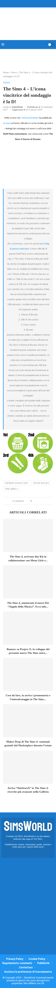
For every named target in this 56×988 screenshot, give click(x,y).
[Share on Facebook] (37, 501)
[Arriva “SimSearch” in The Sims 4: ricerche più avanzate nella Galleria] (28, 767)
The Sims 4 (11, 489)
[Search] (44, 44)
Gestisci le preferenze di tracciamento (28, 971)
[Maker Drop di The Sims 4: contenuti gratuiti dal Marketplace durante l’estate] (28, 720)
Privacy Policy (14, 958)
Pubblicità (43, 963)
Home (6, 72)
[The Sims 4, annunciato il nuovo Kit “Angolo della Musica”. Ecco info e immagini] (28, 582)
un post (6, 123)
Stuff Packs (41, 483)
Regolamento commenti (17, 963)
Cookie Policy (37, 958)
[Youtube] (30, 3)
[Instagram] (26, 3)
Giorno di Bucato (16, 483)
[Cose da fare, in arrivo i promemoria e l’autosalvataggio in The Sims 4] (28, 674)
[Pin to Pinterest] (41, 501)
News (14, 72)
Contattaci (26, 967)
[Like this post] (33, 501)
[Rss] (34, 3)
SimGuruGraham (30, 118)
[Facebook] (20, 3)
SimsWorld (17, 107)
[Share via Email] (44, 501)
